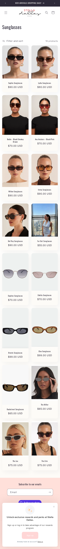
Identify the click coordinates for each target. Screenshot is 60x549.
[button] (6, 12)
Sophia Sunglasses (15, 83)
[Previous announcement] (5, 3)
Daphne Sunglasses (15, 296)
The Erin (45, 461)
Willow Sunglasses (15, 191)
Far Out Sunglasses (44, 241)
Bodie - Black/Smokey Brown (15, 140)
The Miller (44, 405)
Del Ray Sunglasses (15, 241)
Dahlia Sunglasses (45, 295)
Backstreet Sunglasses (15, 409)
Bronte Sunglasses (15, 353)
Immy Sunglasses (44, 189)
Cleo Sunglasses (45, 351)
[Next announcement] (54, 3)
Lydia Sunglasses (44, 83)
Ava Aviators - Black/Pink (44, 139)
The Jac (15, 461)
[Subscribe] (49, 492)
